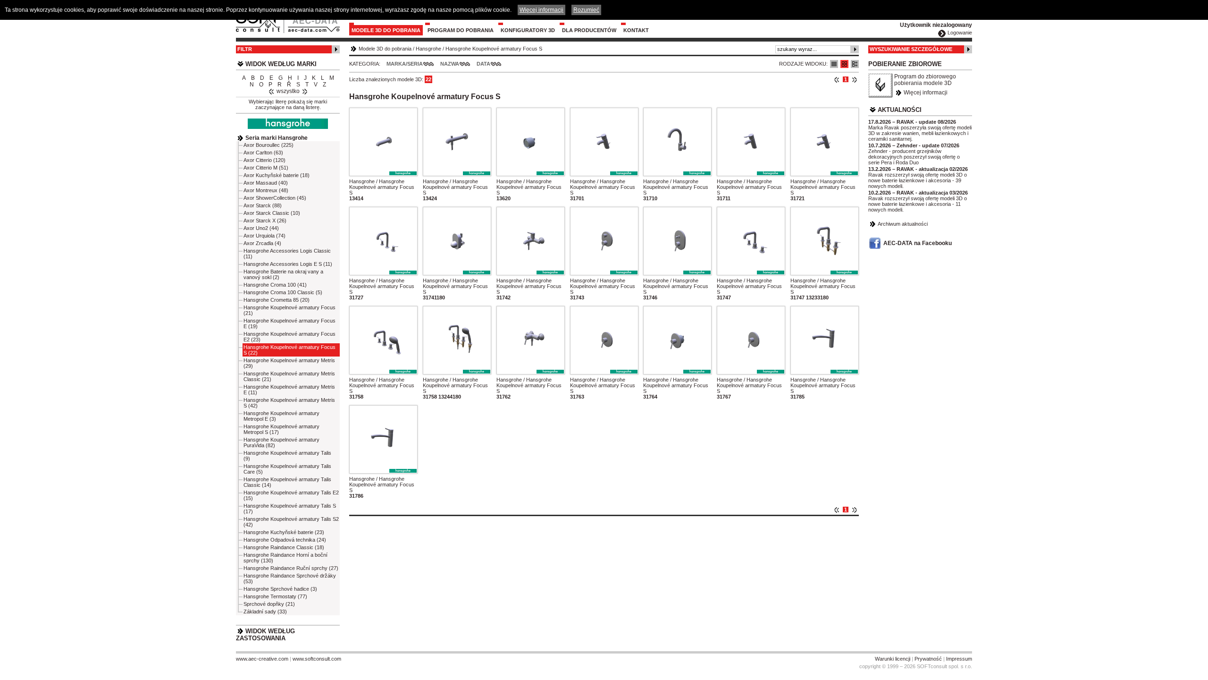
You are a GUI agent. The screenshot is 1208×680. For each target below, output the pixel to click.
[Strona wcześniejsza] (836, 79)
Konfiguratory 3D (528, 30)
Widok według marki (281, 64)
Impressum (959, 659)
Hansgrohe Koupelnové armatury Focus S (493, 48)
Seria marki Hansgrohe (276, 138)
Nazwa (449, 64)
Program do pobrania (461, 30)
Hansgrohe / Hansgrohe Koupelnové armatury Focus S (381, 187)
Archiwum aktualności (903, 224)
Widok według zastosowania (265, 635)
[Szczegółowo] (855, 64)
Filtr (244, 49)
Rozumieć (586, 10)
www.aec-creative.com (262, 659)
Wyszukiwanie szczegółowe (911, 49)
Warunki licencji (892, 659)
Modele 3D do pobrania (386, 30)
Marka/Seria (404, 64)
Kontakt (636, 30)
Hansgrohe (428, 48)
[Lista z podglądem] (844, 64)
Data (483, 64)
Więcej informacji (926, 92)
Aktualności (900, 109)
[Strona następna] (854, 79)
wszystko (288, 91)
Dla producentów (589, 30)
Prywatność (928, 659)
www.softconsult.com (317, 659)
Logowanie (960, 32)
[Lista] (834, 64)
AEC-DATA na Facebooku (917, 243)
